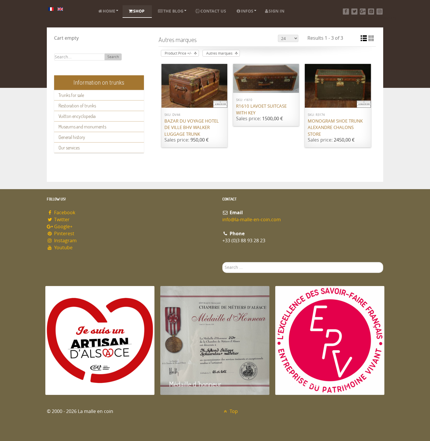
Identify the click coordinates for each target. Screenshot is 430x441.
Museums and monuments (82, 127)
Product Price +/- (178, 53)
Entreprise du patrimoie (316, 383)
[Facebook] (346, 11)
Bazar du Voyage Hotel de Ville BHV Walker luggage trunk (191, 127)
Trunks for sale (71, 95)
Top (233, 411)
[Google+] (363, 11)
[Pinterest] (371, 11)
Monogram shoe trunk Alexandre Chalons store (335, 127)
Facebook (64, 212)
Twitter (61, 219)
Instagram (65, 240)
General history (72, 137)
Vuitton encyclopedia (77, 116)
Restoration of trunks (77, 106)
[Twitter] (354, 11)
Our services (69, 148)
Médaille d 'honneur (195, 383)
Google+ (63, 226)
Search (113, 57)
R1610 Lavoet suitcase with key (261, 110)
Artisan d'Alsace (75, 383)
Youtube (63, 247)
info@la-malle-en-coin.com (251, 219)
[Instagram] (379, 11)
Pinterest (63, 233)
